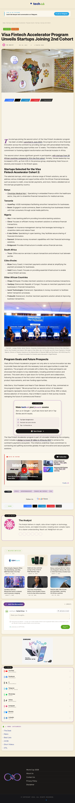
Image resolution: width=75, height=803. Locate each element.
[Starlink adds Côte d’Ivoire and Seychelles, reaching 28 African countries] (60, 582)
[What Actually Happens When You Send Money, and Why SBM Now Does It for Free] (14, 560)
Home (3, 22)
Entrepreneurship (26, 491)
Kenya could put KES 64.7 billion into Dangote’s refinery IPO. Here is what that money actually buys (60, 569)
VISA (50, 491)
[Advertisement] (37, 122)
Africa (17, 491)
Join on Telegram (62, 14)
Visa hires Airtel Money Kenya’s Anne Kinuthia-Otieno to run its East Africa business (36, 591)
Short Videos (9, 744)
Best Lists (7, 737)
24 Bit (6, 741)
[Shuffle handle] (26, 611)
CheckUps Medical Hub (16, 193)
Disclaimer (30, 785)
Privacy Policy (31, 781)
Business (15, 29)
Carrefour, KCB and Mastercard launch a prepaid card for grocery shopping (13, 591)
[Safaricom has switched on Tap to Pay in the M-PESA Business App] (37, 560)
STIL (5, 748)
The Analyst (10, 45)
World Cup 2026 (32, 770)
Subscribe (62, 457)
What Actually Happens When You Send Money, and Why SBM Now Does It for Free (13, 569)
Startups (8, 22)
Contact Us (30, 777)
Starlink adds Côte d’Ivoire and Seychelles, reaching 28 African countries (58, 591)
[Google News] (42, 499)
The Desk (7, 731)
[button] (24, 470)
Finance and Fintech (40, 491)
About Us (29, 773)
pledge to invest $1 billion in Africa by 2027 (34, 440)
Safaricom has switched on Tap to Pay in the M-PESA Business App (34, 569)
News (6, 734)
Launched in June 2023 (33, 142)
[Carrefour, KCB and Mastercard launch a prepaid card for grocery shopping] (14, 582)
